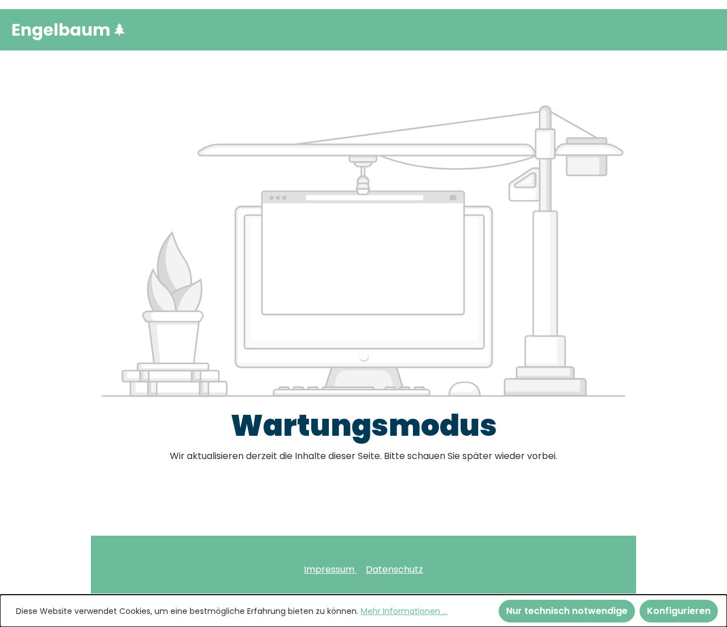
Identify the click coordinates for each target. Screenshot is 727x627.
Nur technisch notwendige (567, 610)
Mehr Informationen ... (404, 611)
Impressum (330, 569)
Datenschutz (394, 569)
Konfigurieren (679, 610)
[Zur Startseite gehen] (68, 29)
